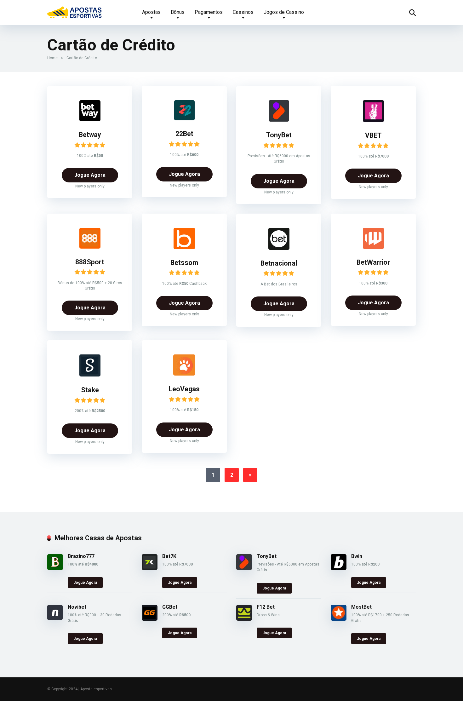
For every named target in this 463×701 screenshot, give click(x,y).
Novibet (77, 607)
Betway (90, 135)
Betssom (184, 263)
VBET (373, 135)
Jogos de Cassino (284, 12)
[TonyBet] (279, 120)
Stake (90, 390)
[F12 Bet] (244, 619)
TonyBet (279, 135)
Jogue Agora (90, 175)
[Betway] (89, 120)
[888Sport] (89, 247)
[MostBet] (338, 619)
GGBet (169, 607)
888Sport (89, 262)
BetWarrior (373, 262)
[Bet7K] (149, 568)
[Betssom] (184, 247)
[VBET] (373, 120)
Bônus (178, 12)
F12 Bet (266, 607)
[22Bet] (184, 119)
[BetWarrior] (373, 247)
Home (52, 58)
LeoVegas (184, 389)
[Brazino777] (55, 568)
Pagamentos (209, 12)
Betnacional (278, 263)
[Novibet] (55, 618)
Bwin (356, 556)
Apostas (151, 12)
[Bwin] (338, 568)
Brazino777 (81, 556)
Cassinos (243, 12)
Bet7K (169, 556)
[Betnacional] (278, 248)
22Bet (184, 134)
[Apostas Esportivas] (74, 10)
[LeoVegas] (184, 374)
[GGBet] (149, 619)
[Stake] (89, 375)
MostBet (361, 607)
